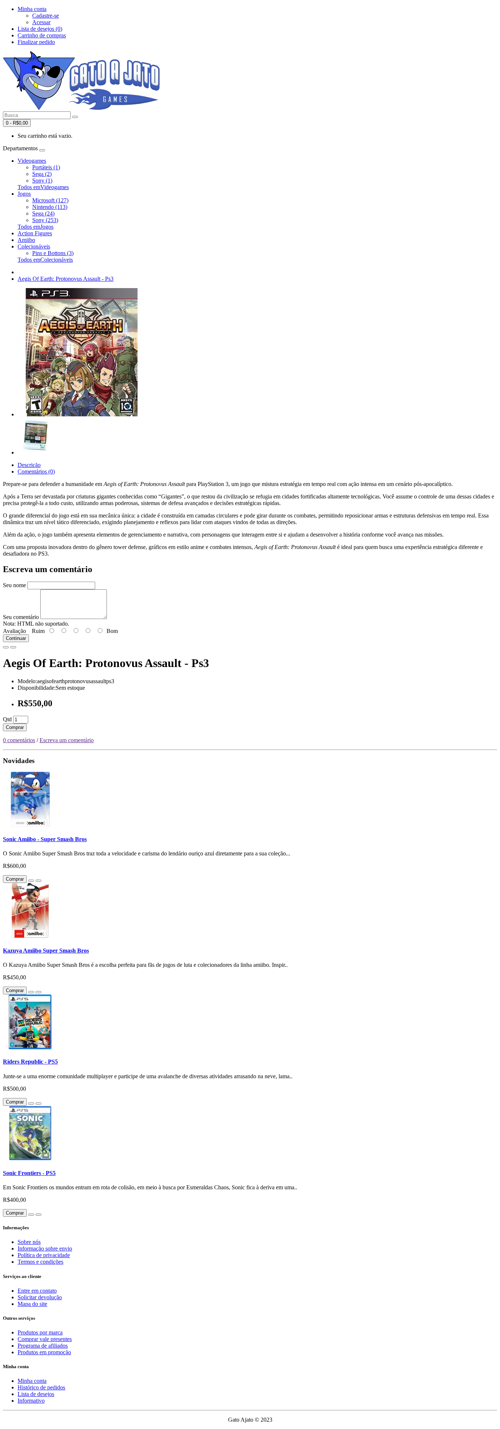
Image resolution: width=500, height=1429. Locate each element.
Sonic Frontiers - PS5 (29, 1173)
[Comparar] (13, 647)
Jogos (24, 194)
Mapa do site (32, 1304)
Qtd (7, 719)
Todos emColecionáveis (45, 260)
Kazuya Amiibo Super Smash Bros (46, 950)
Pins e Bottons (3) (53, 253)
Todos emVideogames (43, 187)
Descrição (29, 465)
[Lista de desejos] (6, 647)
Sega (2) (42, 174)
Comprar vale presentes (45, 1339)
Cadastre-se (45, 15)
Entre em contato (37, 1291)
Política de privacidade (44, 1255)
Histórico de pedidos (41, 1387)
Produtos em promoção (44, 1352)
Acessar (41, 22)
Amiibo (26, 240)
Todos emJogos (35, 227)
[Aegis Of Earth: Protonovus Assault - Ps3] (82, 414)
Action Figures (35, 233)
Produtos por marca (40, 1332)
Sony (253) (45, 220)
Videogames (32, 161)
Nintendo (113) (49, 207)
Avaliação (14, 631)
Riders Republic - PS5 (30, 1061)
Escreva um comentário (67, 740)
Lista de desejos (36, 1394)
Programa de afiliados (43, 1346)
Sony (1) (42, 180)
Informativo (31, 1400)
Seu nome (14, 585)
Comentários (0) (36, 471)
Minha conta (32, 1381)
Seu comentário (21, 617)
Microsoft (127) (50, 200)
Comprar (15, 727)
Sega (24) (43, 213)
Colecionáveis (34, 246)
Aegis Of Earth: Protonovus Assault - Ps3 (65, 279)
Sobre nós (29, 1242)
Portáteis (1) (46, 167)
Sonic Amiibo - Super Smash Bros (45, 839)
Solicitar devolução (40, 1297)
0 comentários (19, 740)
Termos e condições (40, 1262)
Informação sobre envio (45, 1248)
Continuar (16, 638)
